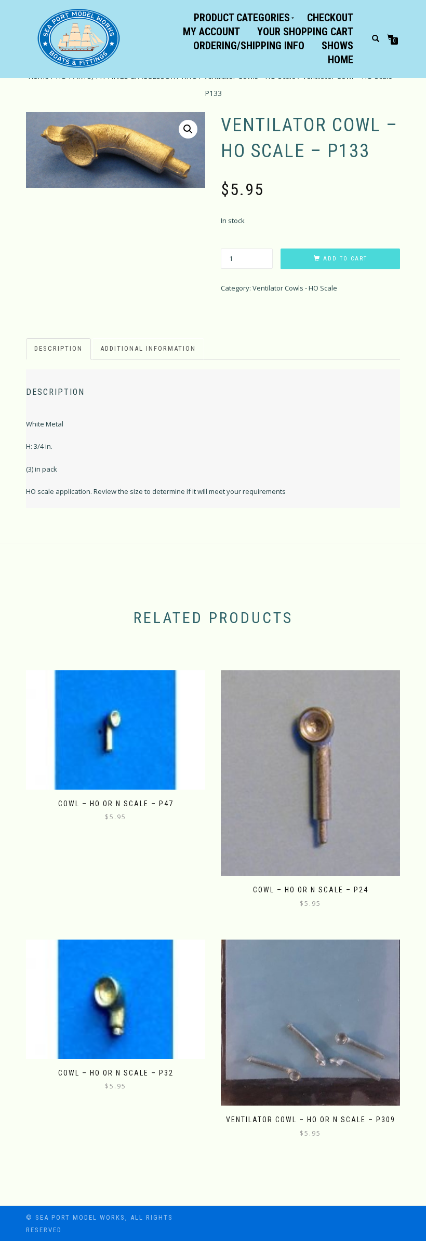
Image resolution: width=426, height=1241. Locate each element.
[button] (188, 129)
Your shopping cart (305, 31)
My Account (211, 31)
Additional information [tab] (148, 348)
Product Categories (242, 17)
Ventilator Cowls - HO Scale (294, 288)
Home (340, 59)
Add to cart (345, 258)
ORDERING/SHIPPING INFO (248, 45)
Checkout (330, 17)
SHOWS (337, 45)
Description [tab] (58, 348)
